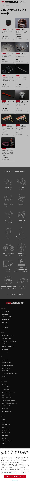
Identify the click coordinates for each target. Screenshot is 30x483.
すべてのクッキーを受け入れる (15, 476)
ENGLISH (15, 480)
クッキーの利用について (11, 472)
